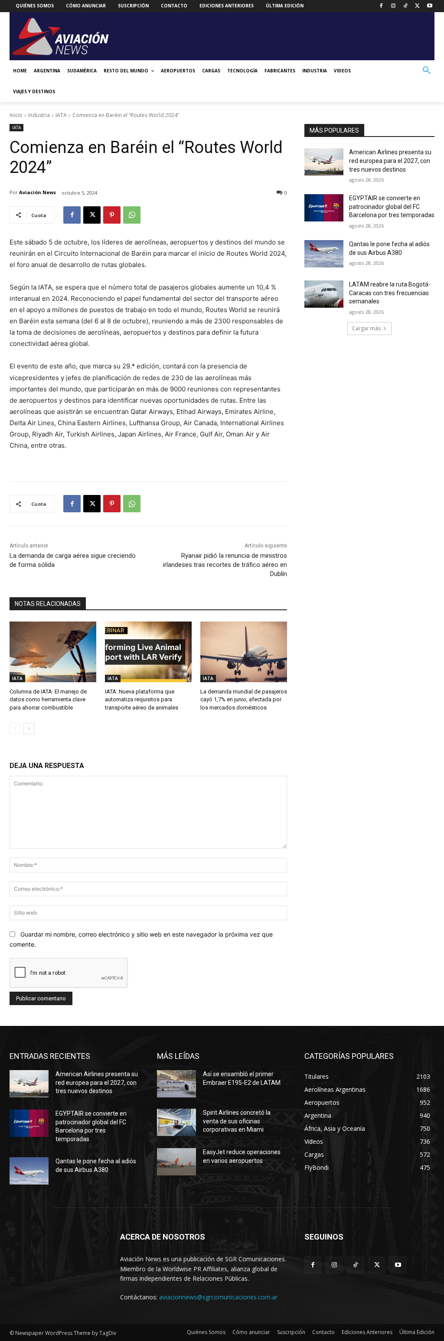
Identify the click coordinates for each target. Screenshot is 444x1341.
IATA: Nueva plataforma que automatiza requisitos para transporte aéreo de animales (141, 699)
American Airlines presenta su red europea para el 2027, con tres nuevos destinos (390, 161)
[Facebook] (381, 6)
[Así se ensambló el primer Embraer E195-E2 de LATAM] (176, 1083)
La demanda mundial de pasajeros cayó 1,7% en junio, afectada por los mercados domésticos (243, 699)
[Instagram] (393, 6)
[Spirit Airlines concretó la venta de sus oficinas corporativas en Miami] (176, 1122)
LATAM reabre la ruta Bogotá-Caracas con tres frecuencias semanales (390, 293)
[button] (426, 70)
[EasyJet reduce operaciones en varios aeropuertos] (176, 1161)
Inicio (16, 115)
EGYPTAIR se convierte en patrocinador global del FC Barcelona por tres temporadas (391, 206)
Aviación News (37, 192)
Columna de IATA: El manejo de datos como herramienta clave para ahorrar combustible (48, 699)
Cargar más (366, 328)
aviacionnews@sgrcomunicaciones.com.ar (218, 1297)
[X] (417, 6)
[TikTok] (406, 6)
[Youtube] (429, 6)
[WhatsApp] (131, 215)
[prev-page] (15, 728)
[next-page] (28, 728)
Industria (39, 115)
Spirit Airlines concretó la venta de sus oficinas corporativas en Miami (237, 1121)
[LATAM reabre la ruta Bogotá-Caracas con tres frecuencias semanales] (323, 294)
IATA (61, 115)
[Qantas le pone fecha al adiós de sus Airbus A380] (323, 253)
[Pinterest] (112, 215)
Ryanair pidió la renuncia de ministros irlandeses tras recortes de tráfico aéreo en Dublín (225, 565)
